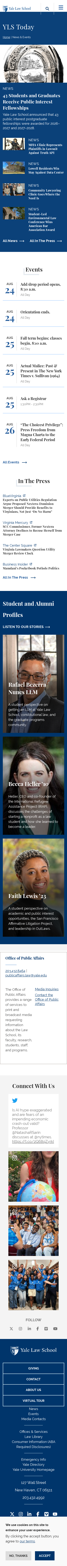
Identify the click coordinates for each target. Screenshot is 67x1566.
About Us (33, 1390)
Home (6, 37)
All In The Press (42, 241)
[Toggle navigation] (61, 7)
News (33, 1409)
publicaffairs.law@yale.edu (26, 975)
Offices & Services (34, 1432)
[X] (11, 1328)
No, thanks (18, 1556)
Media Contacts (33, 1419)
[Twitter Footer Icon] (12, 1514)
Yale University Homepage (34, 1470)
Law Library (34, 1437)
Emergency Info (33, 1459)
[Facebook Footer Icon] (38, 1514)
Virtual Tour (33, 1401)
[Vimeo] (46, 1328)
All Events (11, 462)
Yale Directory (33, 1465)
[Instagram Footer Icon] (20, 1514)
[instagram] (20, 1328)
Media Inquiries (47, 989)
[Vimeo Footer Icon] (46, 1514)
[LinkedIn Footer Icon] (29, 1514)
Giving (33, 1368)
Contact (33, 1379)
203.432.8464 (15, 971)
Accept (45, 1556)
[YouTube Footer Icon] (55, 1514)
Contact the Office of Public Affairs (47, 999)
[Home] (18, 9)
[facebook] (37, 1328)
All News (10, 241)
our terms (27, 1541)
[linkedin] (29, 1328)
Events (33, 1414)
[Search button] (47, 13)
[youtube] (55, 1328)
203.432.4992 (33, 1497)
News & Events (21, 37)
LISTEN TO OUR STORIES (23, 627)
